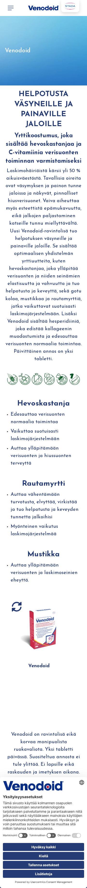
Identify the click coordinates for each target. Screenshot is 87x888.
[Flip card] (17, 607)
